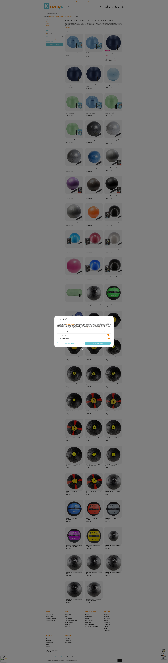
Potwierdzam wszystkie (98, 343)
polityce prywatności (70, 324)
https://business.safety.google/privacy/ (92, 327)
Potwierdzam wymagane (70, 343)
